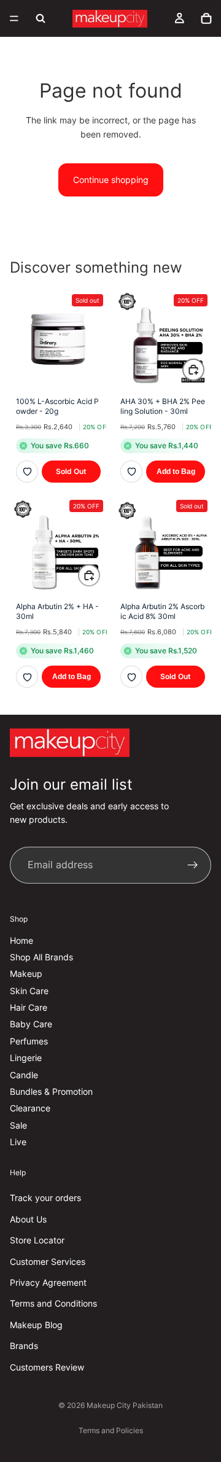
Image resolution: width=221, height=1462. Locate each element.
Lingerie (26, 1057)
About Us (28, 1219)
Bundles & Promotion (51, 1091)
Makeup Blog (36, 1325)
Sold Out (71, 471)
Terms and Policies (111, 1430)
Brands (24, 1345)
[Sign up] (193, 865)
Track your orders (45, 1197)
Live (18, 1142)
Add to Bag (176, 471)
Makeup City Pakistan (125, 1405)
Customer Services (47, 1261)
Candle (24, 1075)
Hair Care (28, 1007)
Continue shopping (111, 179)
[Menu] (14, 18)
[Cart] (206, 18)
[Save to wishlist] (27, 472)
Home (21, 940)
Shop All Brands (41, 957)
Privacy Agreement (48, 1282)
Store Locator (37, 1240)
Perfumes (29, 1041)
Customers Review (47, 1366)
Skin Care (29, 991)
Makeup (26, 973)
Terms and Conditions (53, 1303)
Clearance (30, 1108)
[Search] (40, 18)
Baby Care (31, 1024)
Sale (18, 1125)
